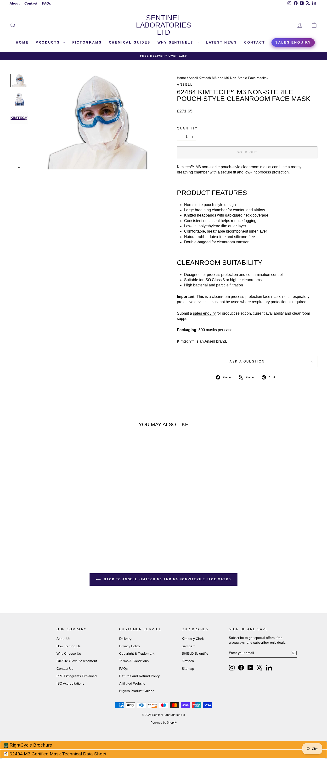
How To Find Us (68, 646)
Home (22, 42)
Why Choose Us (68, 653)
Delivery (125, 639)
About (15, 3)
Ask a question (247, 361)
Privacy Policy (129, 646)
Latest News (221, 42)
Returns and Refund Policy (139, 676)
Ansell (185, 84)
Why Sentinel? (176, 42)
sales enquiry (204, 313)
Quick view (46, 506)
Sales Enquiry (293, 42)
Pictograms (87, 42)
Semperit (188, 646)
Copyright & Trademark (136, 653)
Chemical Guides (129, 42)
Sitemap (188, 668)
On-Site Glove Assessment (76, 661)
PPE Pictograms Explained (76, 676)
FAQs (46, 3)
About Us (63, 639)
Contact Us (64, 668)
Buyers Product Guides (136, 691)
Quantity (187, 128)
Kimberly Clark (193, 639)
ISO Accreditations (70, 683)
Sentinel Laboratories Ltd (163, 25)
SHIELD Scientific (195, 653)
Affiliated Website (132, 683)
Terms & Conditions (134, 661)
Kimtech (188, 661)
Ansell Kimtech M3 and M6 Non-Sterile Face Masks (227, 78)
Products (48, 42)
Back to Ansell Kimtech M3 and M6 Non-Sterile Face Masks (166, 579)
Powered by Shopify (164, 722)
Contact (30, 3)
